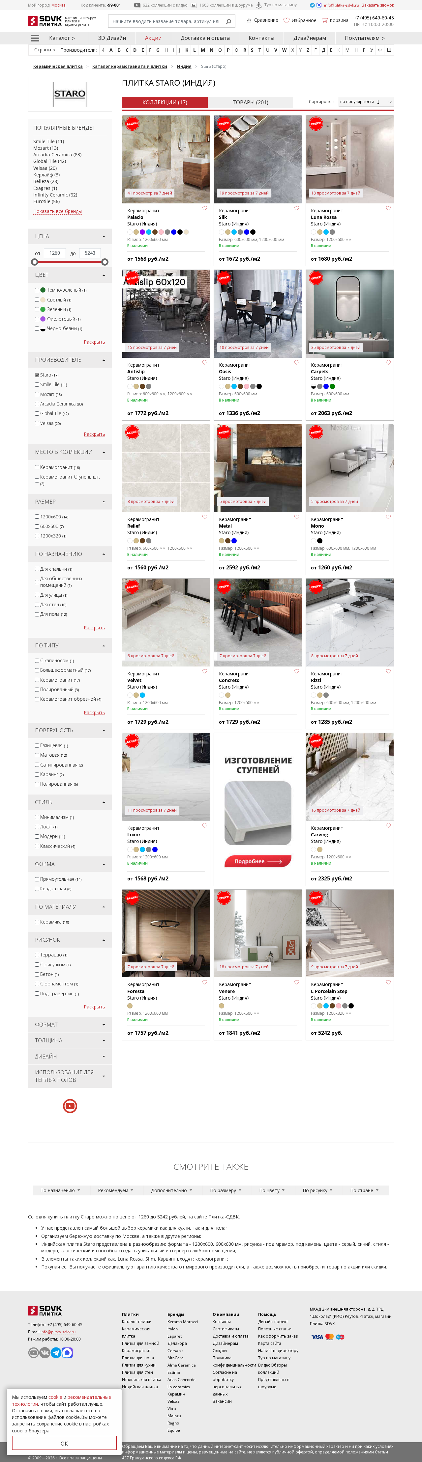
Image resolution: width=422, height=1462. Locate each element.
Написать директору (278, 1350)
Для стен (53, 604)
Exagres (41, 188)
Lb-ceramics (178, 1387)
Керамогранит (60, 467)
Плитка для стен (137, 1372)
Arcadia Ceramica (52, 154)
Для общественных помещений (61, 581)
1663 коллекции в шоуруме (226, 5)
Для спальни (56, 569)
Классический (57, 846)
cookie (55, 1397)
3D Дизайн (112, 37)
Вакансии (222, 1401)
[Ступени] (258, 808)
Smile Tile (44, 141)
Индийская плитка (140, 1387)
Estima (173, 1372)
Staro (49, 375)
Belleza (41, 181)
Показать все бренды (57, 211)
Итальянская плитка (141, 1379)
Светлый (59, 300)
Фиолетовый (63, 319)
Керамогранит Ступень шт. (70, 480)
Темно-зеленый (66, 290)
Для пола (53, 614)
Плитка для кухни (139, 1365)
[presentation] (37, 290)
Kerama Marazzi (182, 1321)
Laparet (174, 1336)
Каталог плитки (137, 1321)
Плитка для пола (138, 1358)
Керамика (54, 922)
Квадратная (55, 888)
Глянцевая (54, 745)
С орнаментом (59, 983)
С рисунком (55, 964)
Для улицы (53, 595)
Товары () (250, 102)
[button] (204, 208)
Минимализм (57, 817)
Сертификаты (226, 1329)
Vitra (171, 1408)
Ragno (173, 1423)
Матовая (53, 755)
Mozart (41, 148)
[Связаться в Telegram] (312, 5)
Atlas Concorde (181, 1379)
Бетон (49, 974)
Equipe (173, 1430)
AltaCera (175, 1358)
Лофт (48, 826)
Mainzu (174, 1416)
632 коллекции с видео (165, 5)
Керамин (176, 1394)
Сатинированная (61, 765)
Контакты (261, 37)
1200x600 (54, 516)
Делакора (177, 1343)
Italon (172, 1329)
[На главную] (64, 1311)
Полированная (59, 784)
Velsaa (40, 168)
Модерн (52, 836)
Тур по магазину (280, 5)
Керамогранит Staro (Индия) (327, 217)
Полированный (59, 689)
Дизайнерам (309, 37)
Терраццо (53, 955)
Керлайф (43, 174)
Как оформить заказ (278, 1336)
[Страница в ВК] (44, 1352)
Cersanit (175, 1350)
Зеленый (59, 309)
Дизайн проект (273, 1321)
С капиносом (57, 660)
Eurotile (41, 201)
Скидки (220, 1350)
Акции (153, 37)
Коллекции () (164, 102)
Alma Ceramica (181, 1365)
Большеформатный (65, 670)
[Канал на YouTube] (33, 1352)
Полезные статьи (274, 1329)
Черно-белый (64, 328)
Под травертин (59, 993)
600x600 (52, 526)
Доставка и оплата (205, 37)
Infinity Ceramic (50, 195)
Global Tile (45, 161)
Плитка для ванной (140, 1343)
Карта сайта (269, 1343)
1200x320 (53, 536)
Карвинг (52, 774)
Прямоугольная (60, 879)
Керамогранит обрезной (70, 699)
